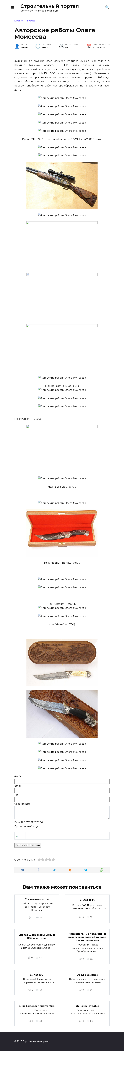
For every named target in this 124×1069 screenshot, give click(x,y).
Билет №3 (37, 974)
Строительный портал (49, 6)
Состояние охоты (37, 899)
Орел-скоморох (87, 974)
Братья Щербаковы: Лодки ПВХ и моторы (36, 936)
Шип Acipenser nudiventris (36, 1005)
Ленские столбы (87, 1005)
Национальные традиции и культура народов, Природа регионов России (87, 937)
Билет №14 (87, 899)
